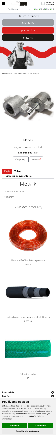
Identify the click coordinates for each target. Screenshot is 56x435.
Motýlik (35, 73)
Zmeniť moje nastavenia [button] (27, 431)
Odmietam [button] (40, 425)
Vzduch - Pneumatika (21, 73)
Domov (7, 73)
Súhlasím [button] (14, 425)
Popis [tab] (7, 171)
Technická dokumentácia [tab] (18, 175)
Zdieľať (35, 159)
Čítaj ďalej (20, 159)
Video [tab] (17, 171)
